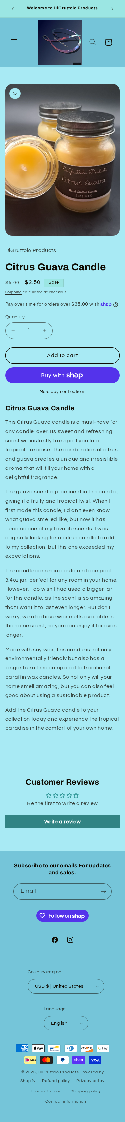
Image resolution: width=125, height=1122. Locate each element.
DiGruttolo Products (58, 1072)
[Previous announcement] (12, 8)
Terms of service (47, 1091)
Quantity (15, 317)
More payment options (63, 392)
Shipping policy (86, 1091)
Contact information (65, 1101)
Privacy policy (90, 1081)
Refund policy (56, 1081)
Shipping (13, 292)
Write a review (62, 821)
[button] (14, 42)
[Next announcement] (112, 8)
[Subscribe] (103, 891)
